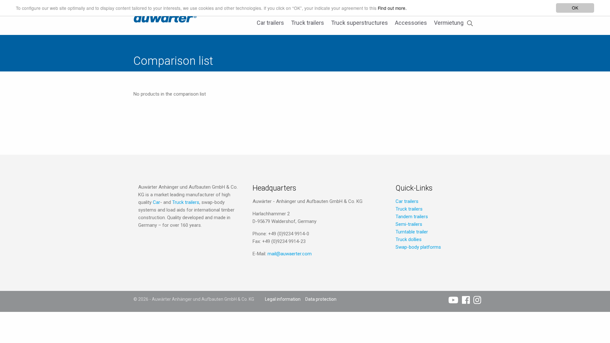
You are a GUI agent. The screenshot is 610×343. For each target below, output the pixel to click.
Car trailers (270, 22)
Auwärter (165, 17)
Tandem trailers (412, 216)
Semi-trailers (409, 224)
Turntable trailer (412, 232)
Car (156, 202)
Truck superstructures (359, 22)
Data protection (320, 299)
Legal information (283, 299)
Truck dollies (409, 239)
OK (575, 7)
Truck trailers (307, 22)
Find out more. (392, 8)
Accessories (411, 22)
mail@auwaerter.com (290, 254)
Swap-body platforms (418, 247)
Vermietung (449, 22)
